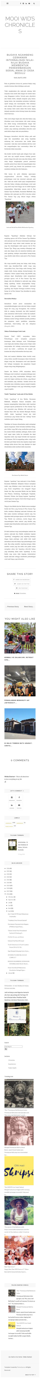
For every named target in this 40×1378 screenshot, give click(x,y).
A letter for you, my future (16, 937)
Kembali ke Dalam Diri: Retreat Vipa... (19, 658)
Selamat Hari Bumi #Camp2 (16, 941)
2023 (8, 877)
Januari (10, 973)
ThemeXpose (21, 1367)
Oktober (10, 897)
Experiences (20, 823)
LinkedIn (12, 808)
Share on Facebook (23, 579)
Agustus (10, 899)
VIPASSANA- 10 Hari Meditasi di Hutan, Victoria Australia (23, 846)
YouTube (19, 808)
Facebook (19, 800)
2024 (8, 874)
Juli (9, 902)
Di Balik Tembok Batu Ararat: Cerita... (18, 744)
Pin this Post (23, 588)
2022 (8, 880)
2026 (8, 868)
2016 (8, 894)
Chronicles (22, 593)
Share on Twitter (23, 584)
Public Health (9, 826)
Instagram (12, 800)
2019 (8, 885)
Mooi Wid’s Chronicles (20, 24)
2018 (8, 888)
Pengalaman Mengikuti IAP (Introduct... (17, 701)
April (9, 911)
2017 (8, 891)
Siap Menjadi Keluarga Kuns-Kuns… (18, 951)
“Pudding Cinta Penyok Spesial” (17, 920)
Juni (9, 905)
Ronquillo (7, 326)
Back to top (29, 1374)
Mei (9, 908)
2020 (8, 882)
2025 (8, 871)
